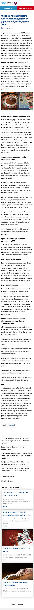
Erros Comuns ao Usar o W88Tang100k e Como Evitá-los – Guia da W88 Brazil (15, 469)
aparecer (11, 425)
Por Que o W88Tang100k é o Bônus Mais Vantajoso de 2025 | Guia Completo (15, 463)
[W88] (13, 3)
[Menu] (30, 3)
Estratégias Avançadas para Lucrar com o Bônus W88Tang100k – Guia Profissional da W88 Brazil (16, 440)
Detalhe (5, 506)
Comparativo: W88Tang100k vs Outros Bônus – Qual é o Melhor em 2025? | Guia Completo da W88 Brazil (16, 455)
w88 (5, 481)
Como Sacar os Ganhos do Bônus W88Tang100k (12, 448)
